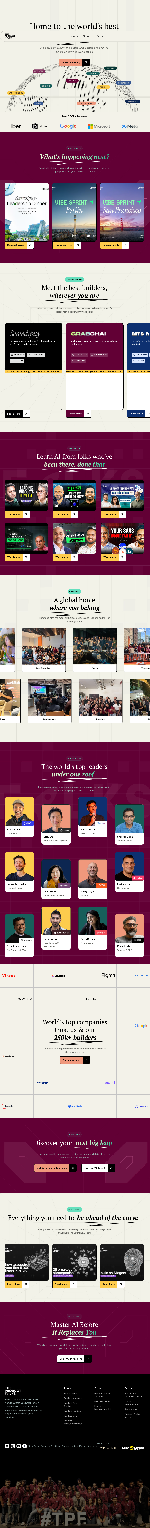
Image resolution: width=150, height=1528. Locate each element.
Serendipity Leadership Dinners (134, 1395)
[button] (74, 36)
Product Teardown (73, 1411)
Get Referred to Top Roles (102, 1395)
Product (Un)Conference (132, 1403)
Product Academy (73, 1398)
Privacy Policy (33, 1446)
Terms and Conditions (50, 1446)
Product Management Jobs (103, 1408)
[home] (10, 36)
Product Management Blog (73, 1422)
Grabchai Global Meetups (132, 1415)
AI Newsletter (70, 1393)
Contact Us (92, 1446)
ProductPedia (70, 1416)
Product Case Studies (70, 1404)
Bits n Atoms (131, 1409)
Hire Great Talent (102, 1401)
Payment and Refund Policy (73, 1446)
